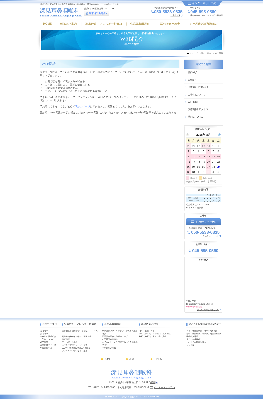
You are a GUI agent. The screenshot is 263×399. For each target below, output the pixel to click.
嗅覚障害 (66, 339)
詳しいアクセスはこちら (208, 310)
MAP (152, 382)
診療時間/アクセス (198, 109)
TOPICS (157, 359)
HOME (107, 359)
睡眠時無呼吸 (192, 336)
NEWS (131, 359)
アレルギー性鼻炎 (70, 342)
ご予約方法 (175, 15)
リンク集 (190, 345)
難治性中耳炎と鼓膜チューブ (115, 336)
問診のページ (82, 106)
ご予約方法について (209, 236)
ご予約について (196, 94)
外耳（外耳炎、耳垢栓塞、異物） (153, 336)
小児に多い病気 (109, 348)
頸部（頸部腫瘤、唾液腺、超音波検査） (204, 333)
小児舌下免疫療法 (110, 339)
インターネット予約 (203, 3)
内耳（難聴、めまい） (149, 331)
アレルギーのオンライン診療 (74, 351)
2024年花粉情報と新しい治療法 (76, 348)
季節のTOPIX (195, 116)
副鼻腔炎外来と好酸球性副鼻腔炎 (76, 336)
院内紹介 (193, 72)
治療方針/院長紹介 (198, 87)
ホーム (193, 53)
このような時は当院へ (196, 342)
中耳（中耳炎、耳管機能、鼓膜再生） (155, 333)
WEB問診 (193, 102)
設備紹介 (193, 79)
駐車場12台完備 (97, 13)
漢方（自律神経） (194, 339)
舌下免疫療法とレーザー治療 (74, 345)
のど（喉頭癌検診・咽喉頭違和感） (202, 331)
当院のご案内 (205, 53)
